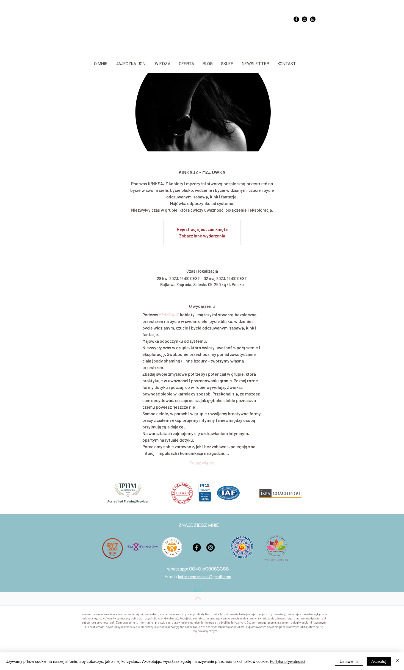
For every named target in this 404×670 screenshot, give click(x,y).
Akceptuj (378, 661)
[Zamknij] (397, 661)
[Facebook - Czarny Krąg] (296, 19)
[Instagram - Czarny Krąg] (304, 19)
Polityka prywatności (287, 661)
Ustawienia (349, 661)
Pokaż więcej (202, 462)
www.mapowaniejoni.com (132, 614)
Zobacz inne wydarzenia (202, 235)
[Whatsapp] (313, 19)
